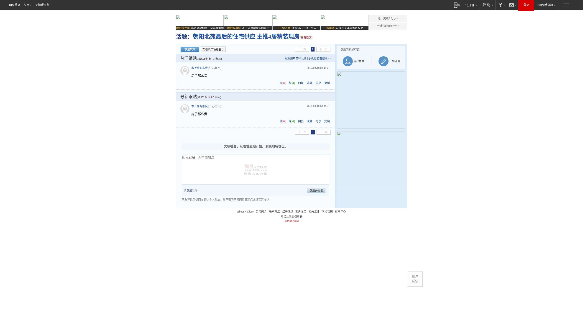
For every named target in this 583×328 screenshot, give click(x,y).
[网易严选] (487, 5)
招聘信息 (287, 211)
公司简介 (261, 211)
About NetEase (245, 211)
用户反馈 (415, 279)
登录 (526, 5)
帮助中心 (340, 211)
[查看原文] (306, 37)
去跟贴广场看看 (211, 49)
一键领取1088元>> (388, 26)
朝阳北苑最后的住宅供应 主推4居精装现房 (246, 36)
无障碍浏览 (42, 5)
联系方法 (274, 211)
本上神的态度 (199, 68)
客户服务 (300, 211)
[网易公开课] (471, 5)
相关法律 (314, 211)
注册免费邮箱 (545, 5)
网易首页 (14, 5)
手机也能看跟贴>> (319, 58)
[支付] (501, 5)
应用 (26, 5)
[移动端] (457, 5)
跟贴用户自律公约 (296, 58)
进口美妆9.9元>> (388, 18)
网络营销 (327, 211)
